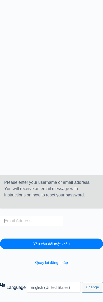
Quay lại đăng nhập (51, 262)
